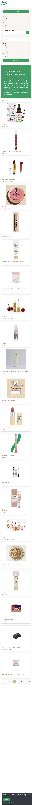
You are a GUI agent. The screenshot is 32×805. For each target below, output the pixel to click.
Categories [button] (16, 11)
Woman (7, 52)
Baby (6, 45)
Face (6, 18)
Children (7, 21)
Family (6, 54)
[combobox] (16, 39)
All (5, 16)
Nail (6, 27)
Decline (13, 799)
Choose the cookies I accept (9, 802)
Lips (6, 25)
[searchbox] (16, 39)
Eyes (6, 23)
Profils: (5, 43)
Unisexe (7, 56)
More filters (16, 60)
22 (29, 681)
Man (6, 49)
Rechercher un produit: (9, 30)
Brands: (5, 37)
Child (6, 47)
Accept (6, 799)
